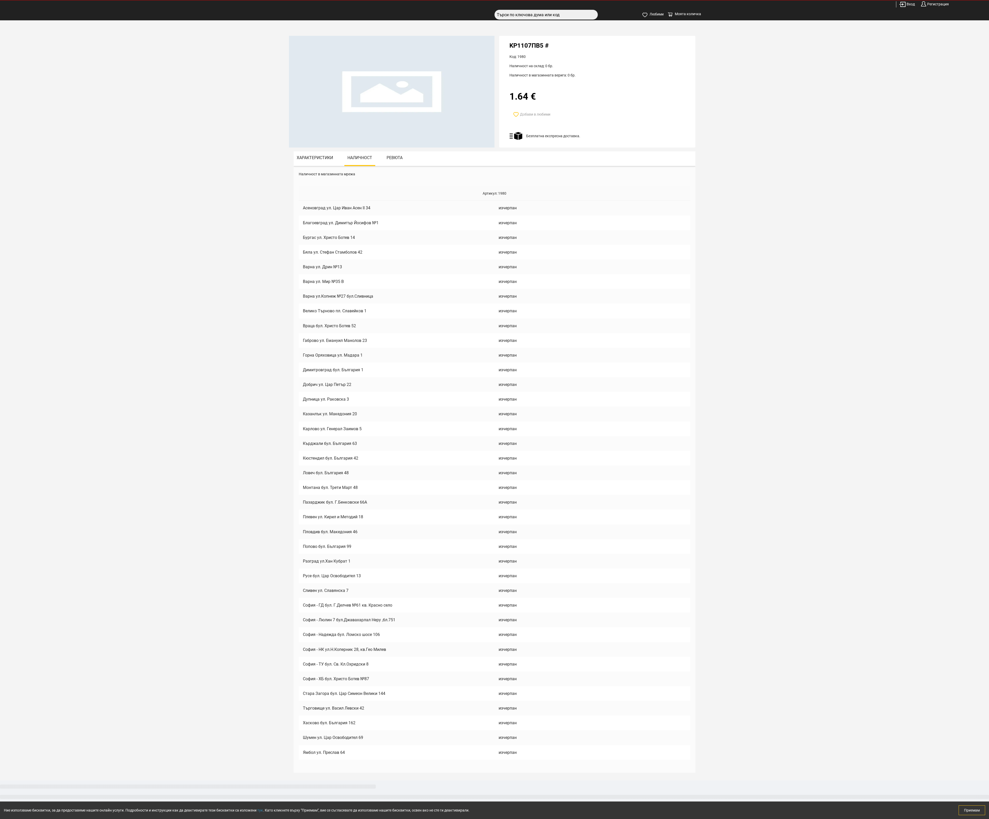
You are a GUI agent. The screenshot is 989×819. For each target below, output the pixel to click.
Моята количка (688, 14)
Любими (657, 14)
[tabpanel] (494, 469)
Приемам (972, 810)
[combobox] (546, 15)
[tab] (315, 158)
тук (260, 810)
